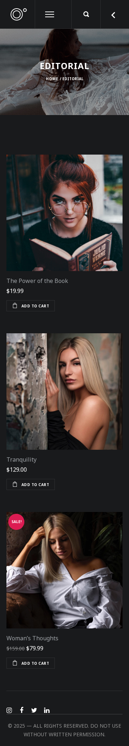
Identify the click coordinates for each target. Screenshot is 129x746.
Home (52, 78)
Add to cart (35, 305)
